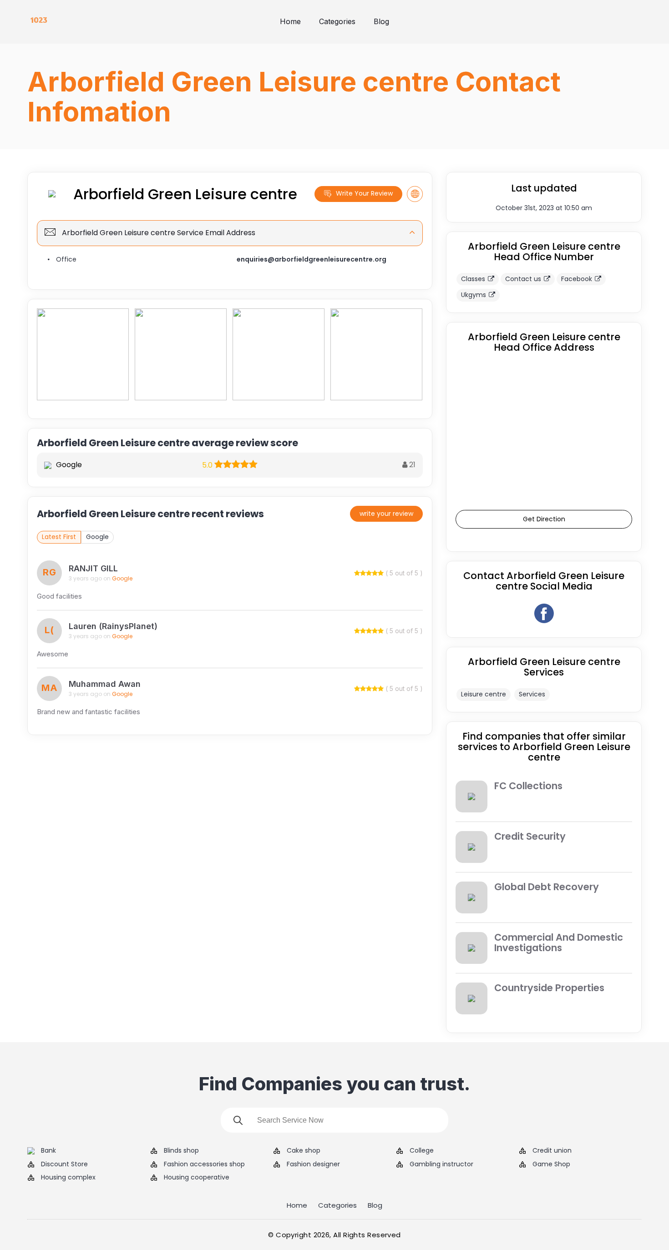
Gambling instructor (441, 1164)
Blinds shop (181, 1150)
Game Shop (551, 1164)
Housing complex (68, 1177)
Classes (473, 278)
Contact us (523, 278)
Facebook (576, 278)
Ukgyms (473, 294)
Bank (48, 1150)
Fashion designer (313, 1164)
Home (290, 21)
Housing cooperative (196, 1177)
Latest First (59, 536)
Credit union (552, 1150)
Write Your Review (364, 193)
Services (532, 694)
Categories (337, 21)
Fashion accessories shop (204, 1164)
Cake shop (303, 1150)
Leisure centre (483, 694)
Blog (381, 21)
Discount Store (64, 1164)
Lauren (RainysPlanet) (113, 626)
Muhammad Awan (105, 684)
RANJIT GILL (93, 568)
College (422, 1150)
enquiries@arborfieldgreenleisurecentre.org (311, 259)
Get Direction (544, 519)
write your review (386, 513)
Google (97, 536)
